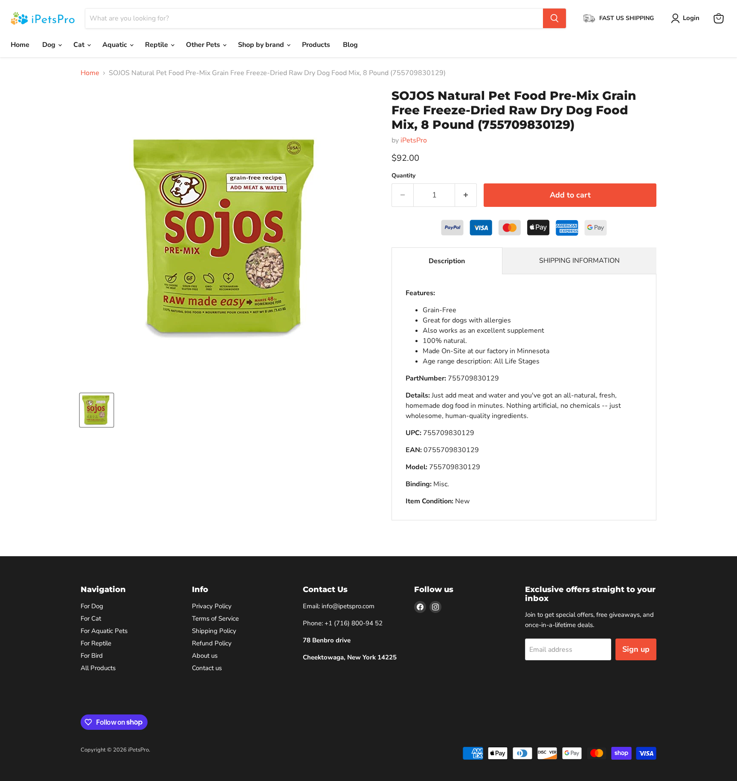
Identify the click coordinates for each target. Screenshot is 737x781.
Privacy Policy (212, 606)
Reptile (157, 44)
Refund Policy (212, 643)
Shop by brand (262, 44)
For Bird (92, 655)
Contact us (207, 668)
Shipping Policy (214, 631)
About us (205, 655)
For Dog (92, 606)
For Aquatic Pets (104, 631)
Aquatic (115, 44)
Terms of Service (215, 618)
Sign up (636, 649)
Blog (350, 44)
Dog (49, 44)
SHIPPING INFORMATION (579, 260)
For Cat (91, 618)
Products (316, 44)
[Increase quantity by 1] (466, 195)
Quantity (403, 175)
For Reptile (96, 643)
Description (447, 261)
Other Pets (204, 44)
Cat (79, 44)
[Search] (554, 18)
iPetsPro (413, 140)
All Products (98, 668)
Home (20, 44)
